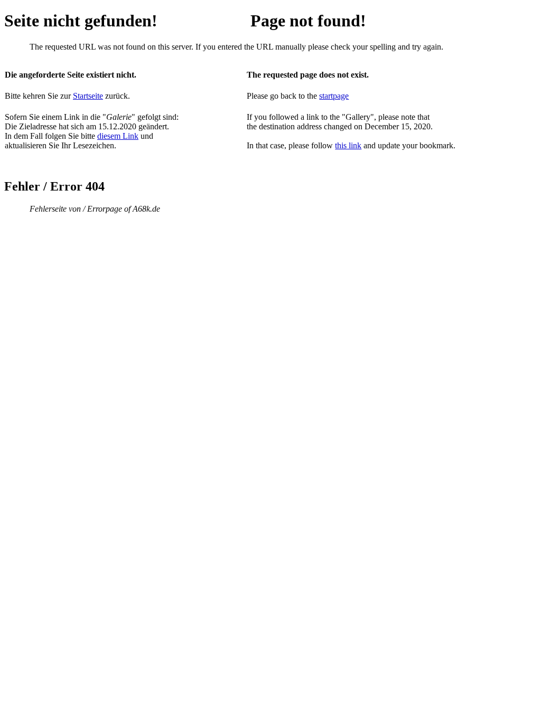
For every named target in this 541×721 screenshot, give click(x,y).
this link (348, 145)
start (326, 95)
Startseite (88, 95)
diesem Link (117, 135)
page (341, 95)
